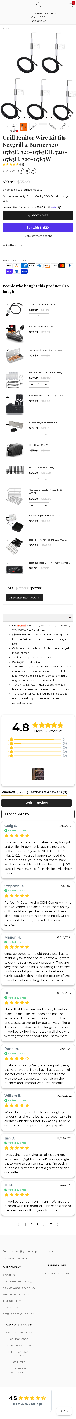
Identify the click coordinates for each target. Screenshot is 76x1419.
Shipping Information (17, 1294)
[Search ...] (39, 4)
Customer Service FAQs (18, 1281)
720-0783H (62, 625)
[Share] (21, 171)
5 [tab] (41, 117)
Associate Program (19, 1332)
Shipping (8, 189)
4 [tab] (35, 117)
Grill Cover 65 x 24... (39, 444)
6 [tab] (46, 117)
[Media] (70, 115)
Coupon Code (19, 1339)
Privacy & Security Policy (19, 1288)
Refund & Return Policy (18, 1314)
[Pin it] (33, 171)
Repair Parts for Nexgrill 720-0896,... (48, 539)
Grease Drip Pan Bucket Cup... (45, 515)
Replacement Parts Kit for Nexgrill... (48, 372)
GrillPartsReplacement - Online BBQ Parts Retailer (39, 17)
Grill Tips (19, 1362)
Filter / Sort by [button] (17, 814)
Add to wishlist (14, 245)
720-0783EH (47, 625)
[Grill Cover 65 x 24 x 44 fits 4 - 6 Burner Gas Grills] (15, 450)
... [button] (58, 980)
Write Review (36, 803)
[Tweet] (27, 171)
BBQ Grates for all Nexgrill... (44, 467)
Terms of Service (14, 1301)
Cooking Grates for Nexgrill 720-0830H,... (46, 491)
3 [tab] (30, 117)
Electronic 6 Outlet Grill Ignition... (47, 395)
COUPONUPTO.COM (57, 1273)
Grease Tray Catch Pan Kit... (44, 422)
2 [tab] (24, 117)
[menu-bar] (5, 5)
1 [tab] (18, 117)
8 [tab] (57, 117)
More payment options (38, 235)
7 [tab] (52, 117)
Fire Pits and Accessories (19, 1370)
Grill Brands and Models (19, 1354)
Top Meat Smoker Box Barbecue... (47, 349)
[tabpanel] (38, 76)
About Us (9, 1275)
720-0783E (33, 625)
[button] (7, 127)
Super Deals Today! (19, 1345)
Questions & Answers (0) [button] (46, 792)
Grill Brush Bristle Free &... (42, 326)
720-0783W (19, 630)
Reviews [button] (12, 792)
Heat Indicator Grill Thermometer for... (49, 562)
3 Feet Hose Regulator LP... (43, 304)
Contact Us (10, 1307)
